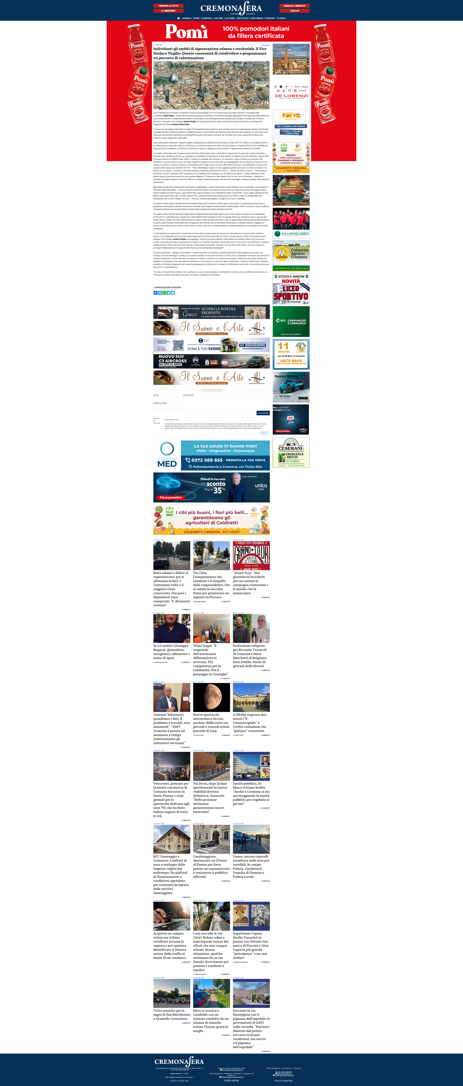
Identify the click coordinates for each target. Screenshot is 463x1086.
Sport (196, 18)
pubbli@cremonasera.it (284, 1075)
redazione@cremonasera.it (232, 1077)
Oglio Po (294, 10)
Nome (156, 395)
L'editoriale (256, 18)
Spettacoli (243, 18)
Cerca (282, 18)
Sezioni (271, 18)
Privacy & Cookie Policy (284, 1080)
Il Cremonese (168, 10)
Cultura (218, 18)
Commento (188, 395)
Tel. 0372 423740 (284, 1072)
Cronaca (186, 18)
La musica (207, 18)
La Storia (230, 18)
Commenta (263, 413)
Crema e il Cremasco (294, 5)
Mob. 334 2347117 (284, 1073)
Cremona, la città (168, 5)
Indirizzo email (160, 403)
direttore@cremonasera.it (232, 1070)
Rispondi (264, 433)
